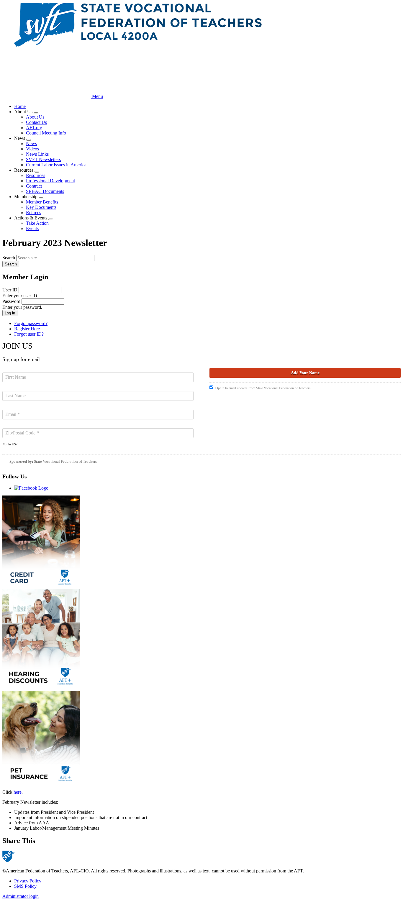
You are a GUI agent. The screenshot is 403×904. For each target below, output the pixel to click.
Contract (34, 185)
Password (11, 301)
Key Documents (41, 207)
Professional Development (50, 180)
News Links (37, 154)
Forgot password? (30, 323)
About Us (35, 116)
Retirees (33, 212)
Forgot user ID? (29, 334)
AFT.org (34, 127)
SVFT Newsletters (43, 159)
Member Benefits (42, 201)
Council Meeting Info (46, 132)
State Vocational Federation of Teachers (65, 461)
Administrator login (20, 896)
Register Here (27, 328)
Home (20, 106)
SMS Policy (25, 886)
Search (8, 257)
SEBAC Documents (45, 191)
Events (32, 228)
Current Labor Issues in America (56, 164)
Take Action (37, 223)
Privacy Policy (27, 880)
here (18, 792)
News (31, 143)
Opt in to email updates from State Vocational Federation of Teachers (263, 388)
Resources (35, 175)
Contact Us (36, 122)
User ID (9, 289)
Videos (32, 148)
